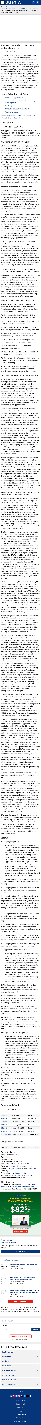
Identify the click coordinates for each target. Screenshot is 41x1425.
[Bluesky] (25, 1396)
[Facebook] (16, 1396)
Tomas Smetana (15, 1168)
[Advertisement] (20, 28)
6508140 (4, 1128)
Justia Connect (20, 1400)
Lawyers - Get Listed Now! (20, 1336)
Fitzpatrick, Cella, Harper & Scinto (20, 1175)
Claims (19, 116)
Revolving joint (10, 106)
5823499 (4, 1122)
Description (11, 116)
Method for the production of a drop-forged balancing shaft (20, 102)
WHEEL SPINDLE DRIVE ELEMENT (17, 109)
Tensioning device (11, 112)
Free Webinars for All (9, 1260)
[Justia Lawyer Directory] (30, 1396)
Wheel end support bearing (15, 98)
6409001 (4, 1125)
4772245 (4, 1118)
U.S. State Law (8, 1375)
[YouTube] (13, 1396)
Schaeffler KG (14, 51)
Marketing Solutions (10, 1384)
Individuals (6, 1356)
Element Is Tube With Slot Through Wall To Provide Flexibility (19, 8)
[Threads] (22, 1396)
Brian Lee (32, 1168)
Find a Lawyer (7, 1321)
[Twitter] (27, 1396)
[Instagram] (19, 1396)
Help (20, 1411)
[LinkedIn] (11, 1396)
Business (5, 1361)
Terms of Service (20, 1414)
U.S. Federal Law (9, 1370)
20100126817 (27, 1164)
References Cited (29, 116)
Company (20, 1407)
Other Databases (9, 1380)
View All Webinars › (20, 1302)
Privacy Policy (20, 1418)
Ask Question (20, 1252)
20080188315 (6, 1131)
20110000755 (6, 1134)
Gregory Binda (20, 1173)
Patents (8, 7)
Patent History (7, 118)
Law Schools (7, 1366)
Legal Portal (20, 1404)
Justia (2, 7)
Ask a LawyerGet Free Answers (8, 1241)
